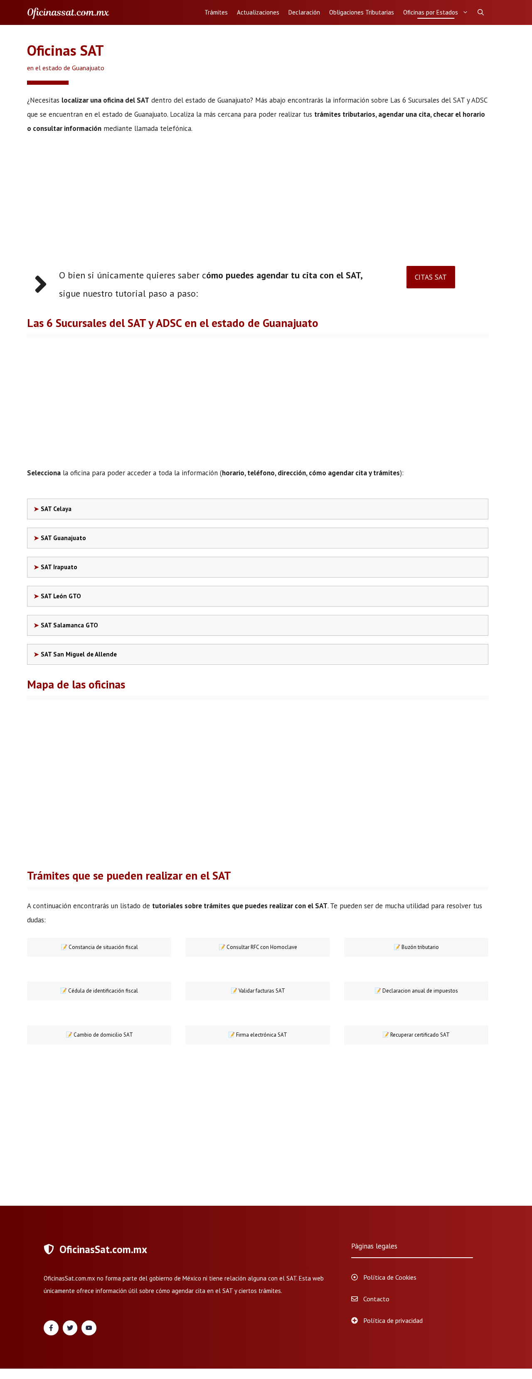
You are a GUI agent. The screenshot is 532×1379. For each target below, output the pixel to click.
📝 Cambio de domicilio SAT (99, 1034)
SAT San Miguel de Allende (79, 654)
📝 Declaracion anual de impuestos (416, 990)
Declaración (304, 12)
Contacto (376, 1299)
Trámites (216, 12)
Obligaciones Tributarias (361, 12)
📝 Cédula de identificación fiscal (99, 990)
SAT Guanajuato (63, 538)
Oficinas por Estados (430, 12)
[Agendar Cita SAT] (68, 12)
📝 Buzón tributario (416, 947)
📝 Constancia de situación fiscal (99, 947)
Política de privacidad (393, 1320)
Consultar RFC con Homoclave (258, 947)
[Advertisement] (257, 204)
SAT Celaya (56, 509)
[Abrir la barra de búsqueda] (480, 12)
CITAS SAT (431, 277)
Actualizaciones (258, 12)
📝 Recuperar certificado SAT (416, 1034)
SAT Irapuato (59, 567)
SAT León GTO (61, 596)
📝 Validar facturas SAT (258, 990)
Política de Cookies (389, 1277)
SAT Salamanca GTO (69, 625)
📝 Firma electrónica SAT (257, 1034)
